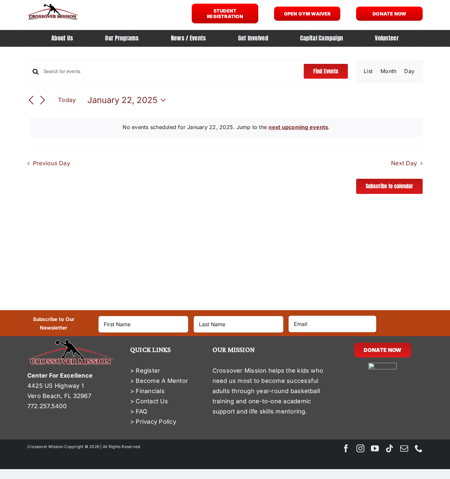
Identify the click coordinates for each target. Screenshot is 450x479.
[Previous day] (31, 101)
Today (67, 99)
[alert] (226, 127)
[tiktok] (389, 448)
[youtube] (375, 448)
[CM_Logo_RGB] (52, 6)
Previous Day (51, 163)
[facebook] (346, 448)
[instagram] (360, 448)
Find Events (325, 71)
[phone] (419, 448)
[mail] (404, 448)
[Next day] (42, 101)
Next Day (404, 163)
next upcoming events (298, 127)
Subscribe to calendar (389, 186)
